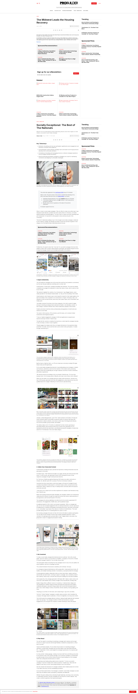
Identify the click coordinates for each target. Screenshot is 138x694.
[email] (61, 30)
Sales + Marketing (78, 10)
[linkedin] (55, 30)
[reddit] (59, 30)
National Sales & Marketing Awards (47, 682)
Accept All (132, 691)
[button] (37, 3)
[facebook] (53, 30)
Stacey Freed (39, 135)
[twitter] (57, 30)
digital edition (61, 196)
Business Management (67, 10)
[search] (39, 3)
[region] (69, 692)
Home (38, 16)
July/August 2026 (59, 192)
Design (51, 10)
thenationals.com (45, 686)
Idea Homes (85, 10)
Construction (57, 10)
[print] (78, 30)
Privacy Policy (35, 691)
